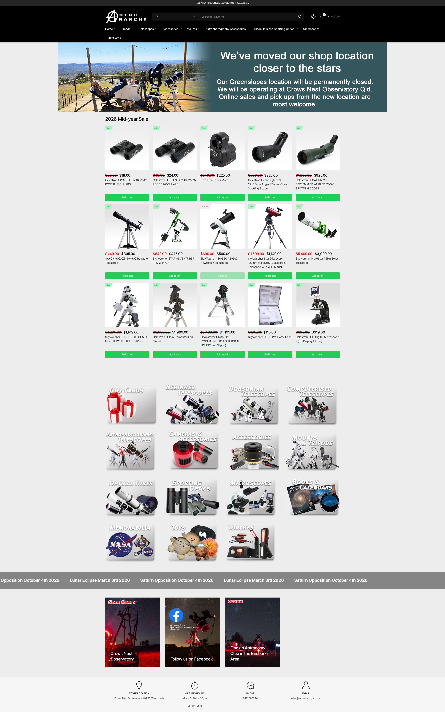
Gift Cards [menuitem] (114, 38)
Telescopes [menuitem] (146, 29)
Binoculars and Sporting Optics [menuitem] (274, 29)
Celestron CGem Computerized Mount (173, 339)
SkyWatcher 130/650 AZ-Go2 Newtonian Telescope (219, 260)
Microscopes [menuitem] (311, 29)
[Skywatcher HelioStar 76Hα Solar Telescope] (318, 226)
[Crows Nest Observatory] (132, 632)
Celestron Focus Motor (214, 180)
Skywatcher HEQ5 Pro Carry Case (269, 337)
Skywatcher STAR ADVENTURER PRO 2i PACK (173, 260)
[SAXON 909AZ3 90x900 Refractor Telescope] (127, 226)
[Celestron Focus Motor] (222, 148)
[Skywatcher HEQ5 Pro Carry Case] (270, 305)
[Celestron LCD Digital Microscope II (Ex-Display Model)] (318, 305)
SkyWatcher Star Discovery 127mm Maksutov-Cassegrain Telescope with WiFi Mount (267, 263)
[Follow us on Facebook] (192, 632)
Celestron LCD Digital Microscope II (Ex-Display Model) (317, 339)
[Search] (300, 17)
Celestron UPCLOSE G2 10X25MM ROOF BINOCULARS (174, 182)
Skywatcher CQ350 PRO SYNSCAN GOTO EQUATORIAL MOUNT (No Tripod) (220, 341)
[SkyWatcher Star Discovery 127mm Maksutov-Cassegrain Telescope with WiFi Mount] (270, 226)
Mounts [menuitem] (192, 29)
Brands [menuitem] (126, 29)
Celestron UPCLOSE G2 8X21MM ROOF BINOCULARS (126, 182)
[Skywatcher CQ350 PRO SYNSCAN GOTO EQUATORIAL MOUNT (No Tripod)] (222, 305)
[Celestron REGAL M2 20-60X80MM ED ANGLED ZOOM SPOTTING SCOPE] (318, 148)
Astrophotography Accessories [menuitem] (225, 29)
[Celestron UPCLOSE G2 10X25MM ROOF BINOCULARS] (175, 148)
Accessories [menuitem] (170, 29)
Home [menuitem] (109, 29)
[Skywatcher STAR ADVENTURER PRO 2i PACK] (175, 226)
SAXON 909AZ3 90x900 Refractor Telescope (127, 260)
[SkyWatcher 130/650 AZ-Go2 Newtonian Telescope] (222, 226)
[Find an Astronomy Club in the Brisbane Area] (252, 632)
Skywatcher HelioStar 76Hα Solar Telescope (317, 260)
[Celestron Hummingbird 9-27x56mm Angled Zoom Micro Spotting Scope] (270, 148)
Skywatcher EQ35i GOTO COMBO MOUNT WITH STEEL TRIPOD (126, 339)
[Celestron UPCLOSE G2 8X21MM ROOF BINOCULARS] (127, 148)
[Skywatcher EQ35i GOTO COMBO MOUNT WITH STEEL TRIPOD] (127, 305)
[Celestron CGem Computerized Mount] (175, 305)
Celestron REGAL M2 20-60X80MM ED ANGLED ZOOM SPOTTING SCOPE (315, 184)
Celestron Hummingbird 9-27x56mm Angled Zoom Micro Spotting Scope (267, 184)
